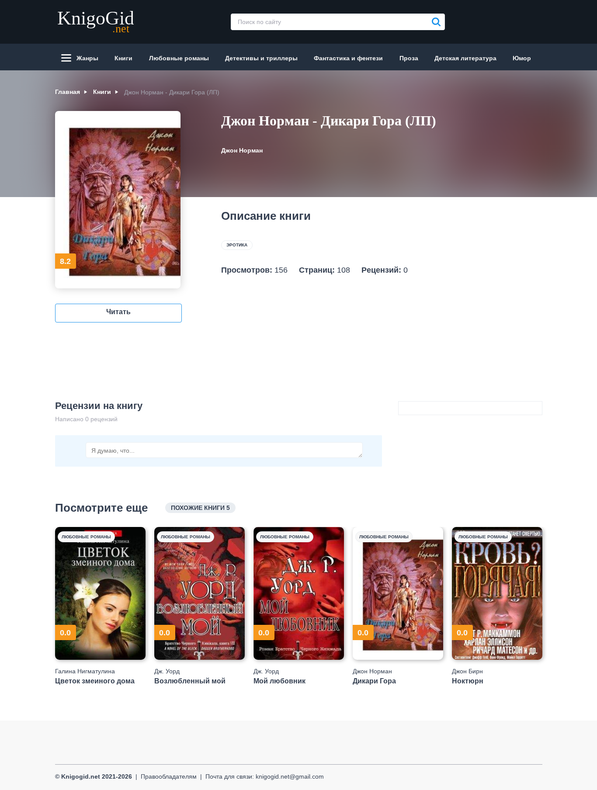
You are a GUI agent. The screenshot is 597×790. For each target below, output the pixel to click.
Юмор (522, 58)
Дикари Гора (374, 681)
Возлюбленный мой (190, 681)
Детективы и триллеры (261, 58)
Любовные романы (179, 58)
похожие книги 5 (200, 507)
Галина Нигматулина (85, 671)
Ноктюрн (467, 681)
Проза (408, 58)
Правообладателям (169, 776)
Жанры (87, 58)
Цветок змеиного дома (95, 681)
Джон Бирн (467, 671)
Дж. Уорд (167, 671)
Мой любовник (279, 681)
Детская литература (465, 58)
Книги (123, 58)
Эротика (236, 245)
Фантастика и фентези (348, 58)
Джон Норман (242, 150)
